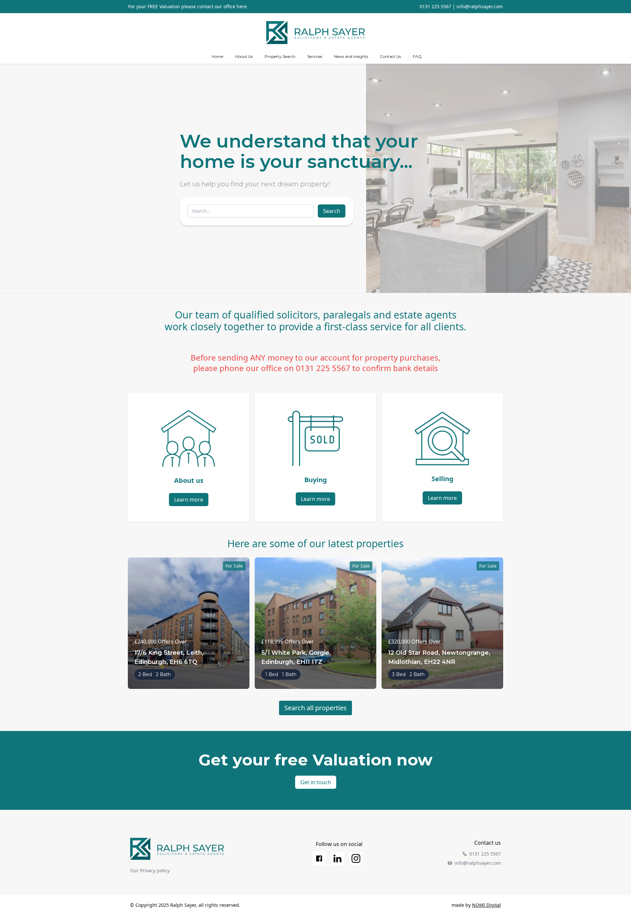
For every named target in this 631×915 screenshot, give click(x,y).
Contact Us (390, 56)
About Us (244, 56)
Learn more (188, 499)
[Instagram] (355, 858)
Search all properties (315, 707)
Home (217, 56)
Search (331, 211)
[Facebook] (319, 858)
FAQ (417, 56)
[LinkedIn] (337, 858)
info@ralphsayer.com (479, 6)
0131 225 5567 (435, 6)
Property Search (280, 56)
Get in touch (315, 782)
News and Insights (351, 56)
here (242, 6)
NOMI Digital (486, 905)
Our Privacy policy (150, 870)
